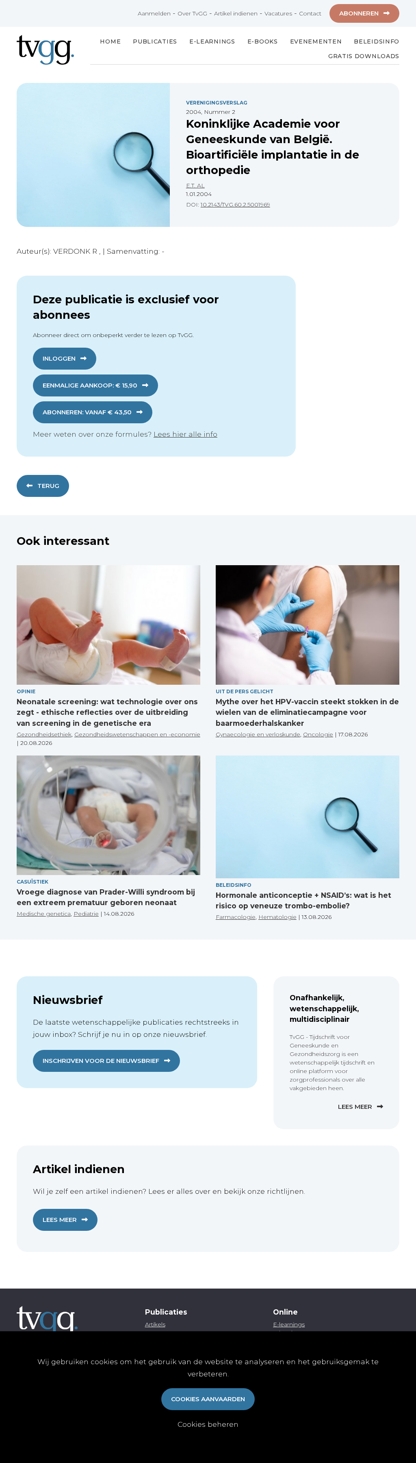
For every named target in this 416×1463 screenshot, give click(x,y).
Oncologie (318, 734)
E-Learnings (212, 41)
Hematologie (277, 917)
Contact (310, 13)
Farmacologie (236, 917)
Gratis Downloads (363, 56)
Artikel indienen (236, 13)
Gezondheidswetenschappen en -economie (137, 734)
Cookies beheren (208, 1424)
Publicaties (155, 41)
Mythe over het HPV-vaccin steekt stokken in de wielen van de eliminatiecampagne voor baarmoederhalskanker (307, 712)
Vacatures (278, 13)
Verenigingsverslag (216, 103)
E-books (262, 41)
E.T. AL (195, 185)
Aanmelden (154, 13)
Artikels (155, 1324)
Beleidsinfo (376, 41)
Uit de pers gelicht (244, 691)
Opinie (26, 691)
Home (110, 41)
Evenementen (316, 41)
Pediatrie (86, 913)
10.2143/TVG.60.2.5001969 (235, 204)
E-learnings (289, 1324)
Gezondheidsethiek (44, 734)
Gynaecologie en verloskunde (258, 734)
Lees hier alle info (185, 434)
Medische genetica (44, 913)
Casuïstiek (32, 882)
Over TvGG (192, 13)
